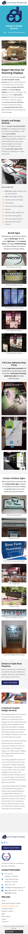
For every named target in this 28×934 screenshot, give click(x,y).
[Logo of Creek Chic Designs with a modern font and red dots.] (14, 637)
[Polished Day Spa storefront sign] (14, 527)
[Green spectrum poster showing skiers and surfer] (14, 398)
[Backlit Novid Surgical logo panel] (14, 259)
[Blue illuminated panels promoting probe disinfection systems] (14, 297)
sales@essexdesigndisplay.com (15, 887)
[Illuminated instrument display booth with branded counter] (14, 320)
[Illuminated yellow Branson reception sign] (14, 277)
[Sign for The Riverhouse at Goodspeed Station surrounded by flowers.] (14, 596)
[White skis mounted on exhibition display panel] (14, 433)
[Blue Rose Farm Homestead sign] (14, 550)
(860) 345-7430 (10, 885)
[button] (2, 842)
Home (5, 32)
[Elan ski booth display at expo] (14, 461)
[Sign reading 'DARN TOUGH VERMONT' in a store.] (14, 573)
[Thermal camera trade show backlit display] (14, 342)
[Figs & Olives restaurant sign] (14, 504)
